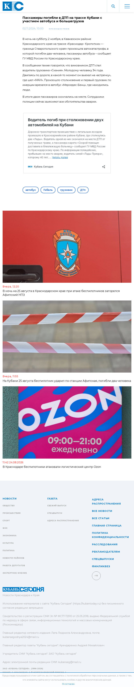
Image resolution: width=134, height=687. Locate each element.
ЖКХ (5, 528)
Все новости (102, 511)
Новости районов (13, 558)
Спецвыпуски (103, 559)
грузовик (66, 190)
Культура (8, 543)
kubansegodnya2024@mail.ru (21, 637)
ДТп (83, 190)
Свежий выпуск (56, 506)
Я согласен (68, 684)
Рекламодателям (106, 551)
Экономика (10, 535)
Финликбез (101, 566)
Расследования (105, 544)
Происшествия (59, 29)
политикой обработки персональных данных (91, 675)
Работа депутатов (14, 565)
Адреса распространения (63, 521)
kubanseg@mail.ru (69, 662)
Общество (9, 506)
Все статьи (101, 518)
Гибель (48, 190)
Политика (9, 550)
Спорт (6, 521)
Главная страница (107, 525)
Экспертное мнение (15, 573)
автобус (30, 190)
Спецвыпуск (54, 513)
